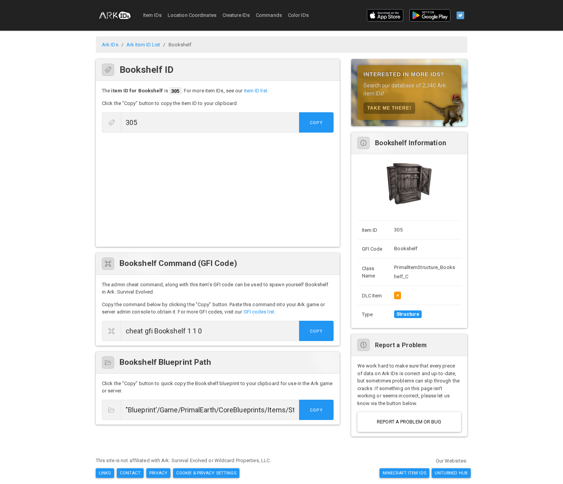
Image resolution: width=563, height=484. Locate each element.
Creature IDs (236, 15)
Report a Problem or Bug (409, 422)
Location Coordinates (192, 15)
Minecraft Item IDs (404, 473)
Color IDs (298, 15)
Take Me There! (389, 108)
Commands (269, 15)
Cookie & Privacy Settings (206, 473)
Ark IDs (110, 45)
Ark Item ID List (143, 45)
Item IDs (152, 15)
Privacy (158, 473)
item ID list (255, 91)
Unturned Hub (451, 473)
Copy (316, 122)
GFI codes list (259, 312)
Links (105, 473)
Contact (130, 473)
